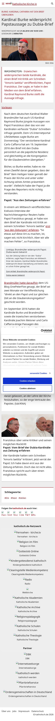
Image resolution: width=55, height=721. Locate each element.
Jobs (14, 711)
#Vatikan (22, 498)
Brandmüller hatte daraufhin (21, 283)
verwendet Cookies (38, 373)
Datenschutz (37, 711)
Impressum (24, 711)
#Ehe (7, 498)
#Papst (14, 498)
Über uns (6, 711)
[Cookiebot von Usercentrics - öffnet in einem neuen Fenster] (41, 331)
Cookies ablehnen (28, 388)
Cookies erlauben (27, 381)
